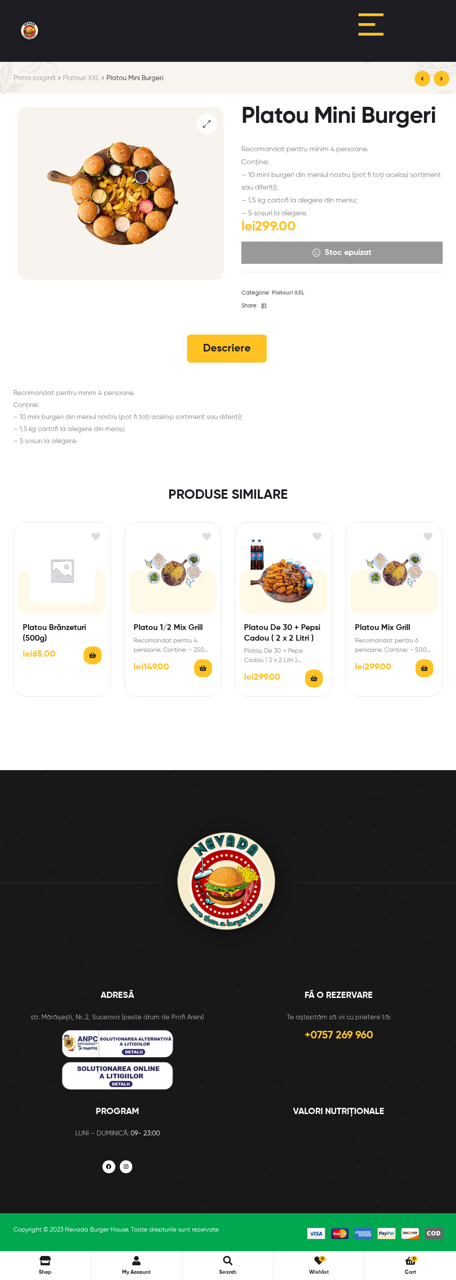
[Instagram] (126, 1166)
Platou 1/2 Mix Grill (168, 628)
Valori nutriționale (338, 1111)
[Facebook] (108, 1166)
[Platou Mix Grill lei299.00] (422, 78)
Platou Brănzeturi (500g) (54, 633)
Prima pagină (34, 78)
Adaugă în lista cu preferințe (96, 537)
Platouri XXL (81, 78)
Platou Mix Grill (382, 628)
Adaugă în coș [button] (93, 655)
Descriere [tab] (227, 348)
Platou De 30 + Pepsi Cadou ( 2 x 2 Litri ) (282, 633)
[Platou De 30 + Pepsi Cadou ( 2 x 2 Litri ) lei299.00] (441, 78)
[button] (207, 124)
